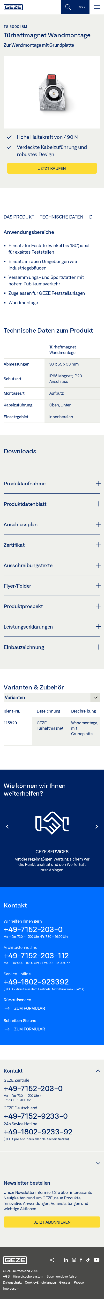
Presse (79, 1282)
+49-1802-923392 (36, 981)
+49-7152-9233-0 (35, 1116)
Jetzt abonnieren (52, 1222)
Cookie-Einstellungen (40, 1282)
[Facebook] (81, 1260)
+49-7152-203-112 (36, 955)
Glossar (64, 1282)
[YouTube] (96, 1260)
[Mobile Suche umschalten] (67, 7)
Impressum (11, 1288)
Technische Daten (61, 216)
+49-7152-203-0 (33, 929)
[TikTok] (88, 1260)
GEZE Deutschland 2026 (20, 1271)
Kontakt (13, 1071)
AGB (6, 1276)
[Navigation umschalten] (96, 7)
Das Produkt (19, 216)
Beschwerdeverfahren (62, 1276)
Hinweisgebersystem (28, 1276)
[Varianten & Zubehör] (52, 698)
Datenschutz (12, 1282)
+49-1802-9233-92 (38, 1131)
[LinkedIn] (65, 1260)
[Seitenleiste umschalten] (82, 7)
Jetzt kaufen (52, 168)
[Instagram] (74, 1260)
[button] (4, 826)
